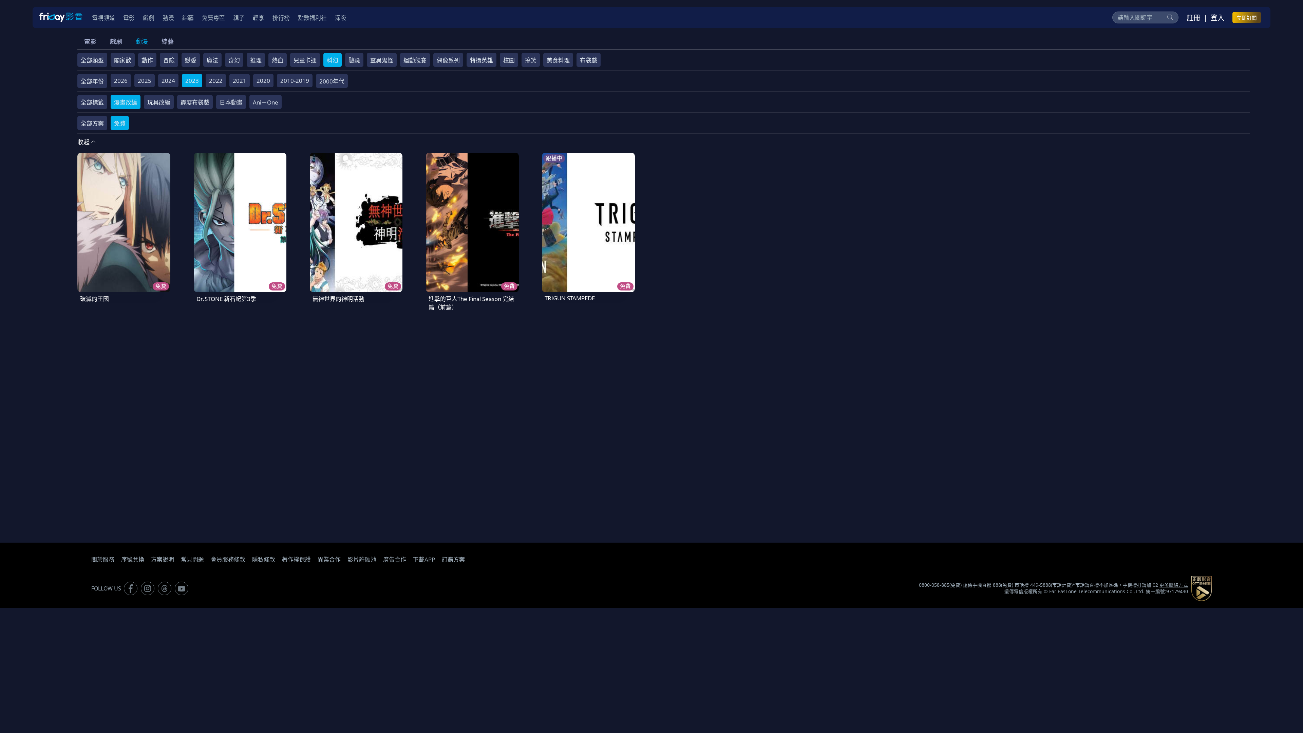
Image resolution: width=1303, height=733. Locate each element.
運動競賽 (415, 60)
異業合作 (329, 559)
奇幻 (234, 60)
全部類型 (92, 60)
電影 (90, 41)
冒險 (169, 60)
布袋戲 (588, 60)
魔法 (212, 60)
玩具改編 (158, 102)
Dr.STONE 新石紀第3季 (226, 299)
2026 (121, 80)
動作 (147, 60)
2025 (144, 80)
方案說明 (162, 559)
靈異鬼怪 (381, 60)
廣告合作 (394, 559)
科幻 (332, 60)
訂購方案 (453, 559)
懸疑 (354, 60)
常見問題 (192, 559)
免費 (120, 123)
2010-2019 (294, 80)
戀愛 (190, 60)
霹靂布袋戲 (195, 102)
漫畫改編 (125, 102)
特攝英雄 (481, 60)
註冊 (1193, 17)
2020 (263, 80)
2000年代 (331, 81)
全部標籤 (92, 102)
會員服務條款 (228, 559)
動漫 (142, 41)
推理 (256, 60)
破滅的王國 (94, 299)
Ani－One (265, 102)
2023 (192, 80)
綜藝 (168, 41)
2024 (168, 80)
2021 (239, 80)
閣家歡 (122, 60)
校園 (509, 60)
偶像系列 (448, 60)
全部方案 (92, 123)
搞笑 (530, 60)
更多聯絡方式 (1173, 585)
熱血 (277, 60)
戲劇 (116, 41)
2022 (216, 80)
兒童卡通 (305, 60)
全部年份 (92, 81)
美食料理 (558, 60)
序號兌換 (132, 559)
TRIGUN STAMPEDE (570, 298)
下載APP (424, 559)
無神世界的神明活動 (338, 299)
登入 (1217, 17)
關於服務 (102, 559)
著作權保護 (296, 559)
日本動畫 (231, 102)
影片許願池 (361, 559)
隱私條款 (263, 559)
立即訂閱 (1246, 17)
